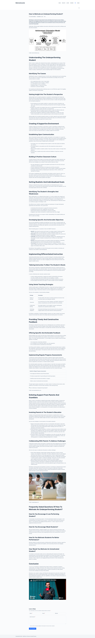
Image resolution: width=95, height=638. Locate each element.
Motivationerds (20, 3)
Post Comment (32, 628)
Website (56, 613)
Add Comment (32, 616)
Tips (44, 16)
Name (31, 613)
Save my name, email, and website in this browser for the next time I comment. (42, 625)
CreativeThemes (33, 636)
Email (43, 613)
